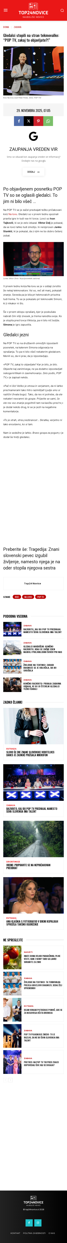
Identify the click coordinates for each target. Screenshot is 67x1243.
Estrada (11, 749)
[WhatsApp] (48, 121)
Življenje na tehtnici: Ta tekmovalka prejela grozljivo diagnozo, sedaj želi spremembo (43, 985)
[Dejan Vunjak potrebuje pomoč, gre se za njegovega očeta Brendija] (12, 1010)
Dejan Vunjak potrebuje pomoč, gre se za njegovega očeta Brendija (43, 1011)
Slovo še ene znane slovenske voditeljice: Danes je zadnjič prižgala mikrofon (30, 753)
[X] (29, 121)
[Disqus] (33, 1139)
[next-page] (10, 1080)
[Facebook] (19, 121)
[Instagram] (37, 1222)
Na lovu (12, 214)
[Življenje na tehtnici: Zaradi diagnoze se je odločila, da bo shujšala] (12, 666)
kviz (17, 597)
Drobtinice (13, 862)
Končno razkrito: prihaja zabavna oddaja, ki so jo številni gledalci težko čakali (42, 686)
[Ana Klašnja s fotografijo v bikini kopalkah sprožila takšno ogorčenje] (33, 895)
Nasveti (28, 952)
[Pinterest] (38, 121)
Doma (6, 27)
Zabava (17, 27)
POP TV (40, 597)
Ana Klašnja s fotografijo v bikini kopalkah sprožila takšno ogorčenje (32, 922)
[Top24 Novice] (14, 583)
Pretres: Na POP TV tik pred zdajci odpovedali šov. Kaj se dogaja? (41, 1063)
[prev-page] (5, 1080)
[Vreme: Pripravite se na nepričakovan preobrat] (33, 839)
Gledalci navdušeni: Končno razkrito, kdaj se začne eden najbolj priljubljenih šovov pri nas (42, 649)
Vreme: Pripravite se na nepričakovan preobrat (28, 866)
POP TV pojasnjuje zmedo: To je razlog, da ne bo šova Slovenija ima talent (41, 1037)
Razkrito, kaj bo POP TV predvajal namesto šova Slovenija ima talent (42, 630)
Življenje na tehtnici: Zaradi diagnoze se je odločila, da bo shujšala (39, 667)
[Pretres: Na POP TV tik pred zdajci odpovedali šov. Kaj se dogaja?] (12, 1062)
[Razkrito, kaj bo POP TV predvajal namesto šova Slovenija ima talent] (12, 629)
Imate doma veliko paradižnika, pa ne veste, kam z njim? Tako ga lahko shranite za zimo (42, 958)
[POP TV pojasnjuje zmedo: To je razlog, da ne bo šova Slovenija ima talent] (12, 1036)
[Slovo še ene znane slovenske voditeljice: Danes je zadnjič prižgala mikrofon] (33, 726)
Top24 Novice (32, 583)
